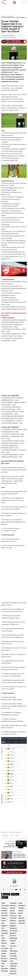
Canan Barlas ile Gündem (14, 916)
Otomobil (4, 933)
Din (2, 936)
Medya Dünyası (14, 933)
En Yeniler (4, 948)
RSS (11, 948)
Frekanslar (13, 958)
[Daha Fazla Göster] (25, 35)
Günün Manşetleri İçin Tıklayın (14, 872)
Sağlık (3, 941)
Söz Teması (14, 931)
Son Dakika (5, 916)
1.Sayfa (12, 943)
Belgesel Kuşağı (14, 926)
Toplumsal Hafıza (14, 913)
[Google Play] (15, 867)
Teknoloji (4, 931)
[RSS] (24, 889)
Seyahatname (14, 923)
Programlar (14, 903)
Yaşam (3, 918)
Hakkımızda (14, 968)
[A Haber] (14, 2)
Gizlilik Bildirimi (14, 966)
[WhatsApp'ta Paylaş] (22, 35)
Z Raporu (13, 941)
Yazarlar (4, 943)
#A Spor (17, 835)
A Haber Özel (5, 908)
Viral (2, 928)
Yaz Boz (12, 908)
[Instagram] (11, 889)
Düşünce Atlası (14, 905)
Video (3, 903)
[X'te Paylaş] (19, 35)
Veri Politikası (14, 956)
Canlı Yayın (5, 905)
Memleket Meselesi (14, 921)
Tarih (3, 938)
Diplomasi (13, 928)
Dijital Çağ (13, 938)
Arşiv (11, 961)
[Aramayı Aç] (22, 2)
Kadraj (12, 910)
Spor (2, 923)
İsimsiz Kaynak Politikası (14, 973)
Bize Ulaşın (14, 951)
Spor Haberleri (10, 16)
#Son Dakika (5, 835)
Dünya (3, 921)
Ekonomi (4, 913)
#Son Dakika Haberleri (15, 832)
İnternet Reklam (14, 946)
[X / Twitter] (7, 889)
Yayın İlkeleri (14, 971)
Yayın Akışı (13, 963)
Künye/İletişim (14, 953)
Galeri (3, 946)
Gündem (4, 910)
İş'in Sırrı (13, 936)
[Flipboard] (20, 889)
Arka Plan (13, 918)
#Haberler (4, 832)
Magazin (4, 926)
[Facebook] (3, 889)
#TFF (11, 835)
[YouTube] (16, 889)
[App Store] (6, 867)
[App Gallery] (22, 867)
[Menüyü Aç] (26, 2)
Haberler (3, 16)
